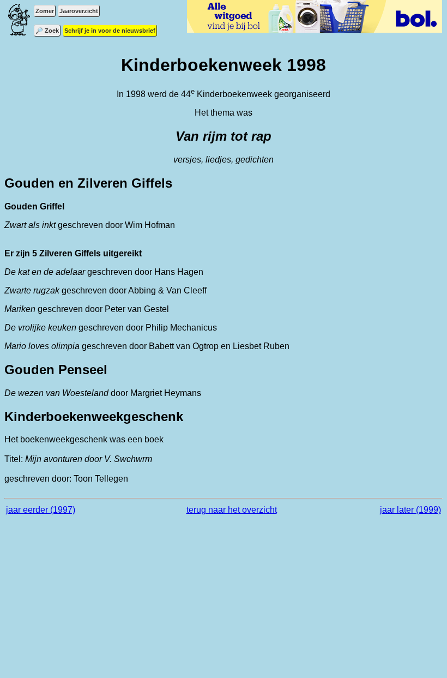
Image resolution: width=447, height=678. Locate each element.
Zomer (44, 11)
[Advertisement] (223, 601)
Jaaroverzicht (78, 11)
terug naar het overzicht (231, 509)
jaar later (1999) (410, 509)
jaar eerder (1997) (40, 509)
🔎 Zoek (47, 30)
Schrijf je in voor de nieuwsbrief (109, 30)
